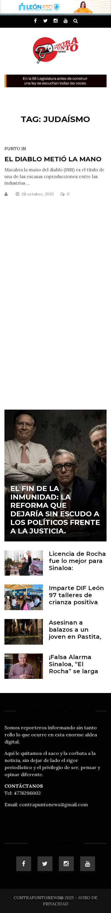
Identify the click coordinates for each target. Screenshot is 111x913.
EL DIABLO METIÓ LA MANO (53, 159)
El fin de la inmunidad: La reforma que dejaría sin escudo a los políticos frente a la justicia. (55, 509)
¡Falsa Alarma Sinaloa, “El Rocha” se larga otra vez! (73, 667)
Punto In (15, 148)
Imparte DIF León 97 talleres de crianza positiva (76, 595)
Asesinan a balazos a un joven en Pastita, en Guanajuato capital (75, 636)
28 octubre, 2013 (38, 194)
